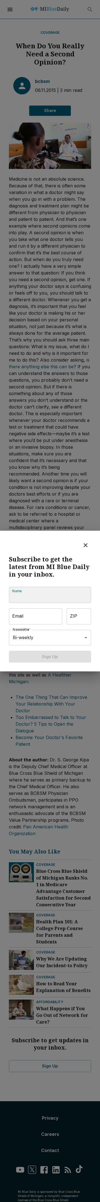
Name (17, 591)
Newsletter (21, 629)
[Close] (85, 545)
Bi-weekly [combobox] (23, 637)
